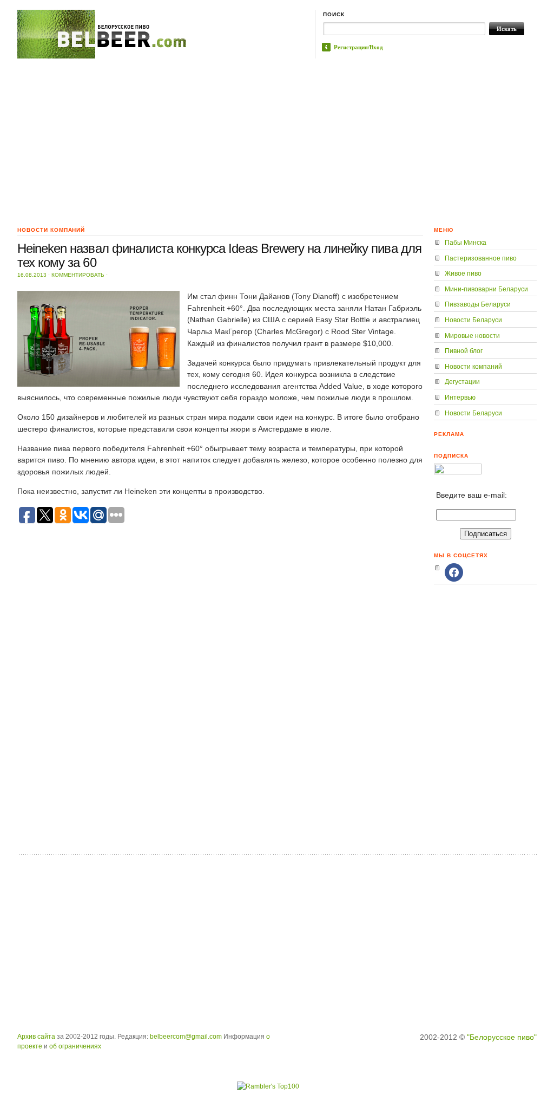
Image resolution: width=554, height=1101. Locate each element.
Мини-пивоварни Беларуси (486, 289)
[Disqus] (220, 709)
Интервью (460, 397)
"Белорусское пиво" (502, 1037)
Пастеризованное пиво (481, 258)
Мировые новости (472, 336)
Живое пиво (463, 273)
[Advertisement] (277, 140)
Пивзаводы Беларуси (478, 304)
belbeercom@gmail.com (186, 1036)
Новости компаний (473, 366)
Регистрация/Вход (358, 47)
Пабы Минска (465, 242)
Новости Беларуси (473, 320)
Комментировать (77, 275)
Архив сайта (36, 1036)
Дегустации (462, 382)
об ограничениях (75, 1046)
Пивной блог (464, 351)
